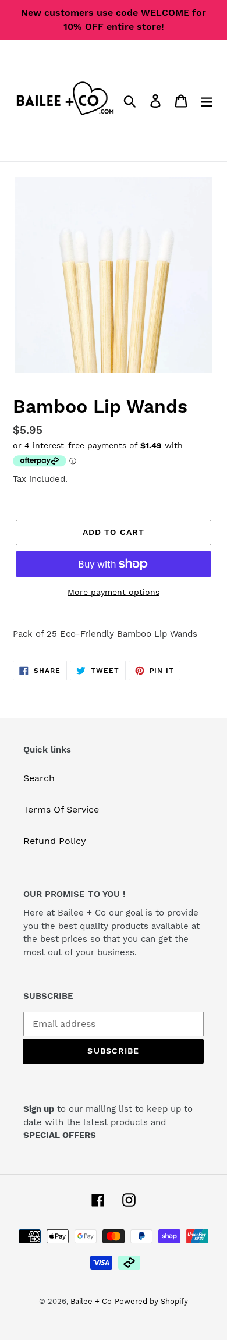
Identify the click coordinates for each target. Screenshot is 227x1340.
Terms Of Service (61, 809)
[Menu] (206, 100)
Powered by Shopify (151, 1301)
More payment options (113, 592)
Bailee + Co (91, 1301)
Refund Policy (54, 840)
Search (39, 778)
